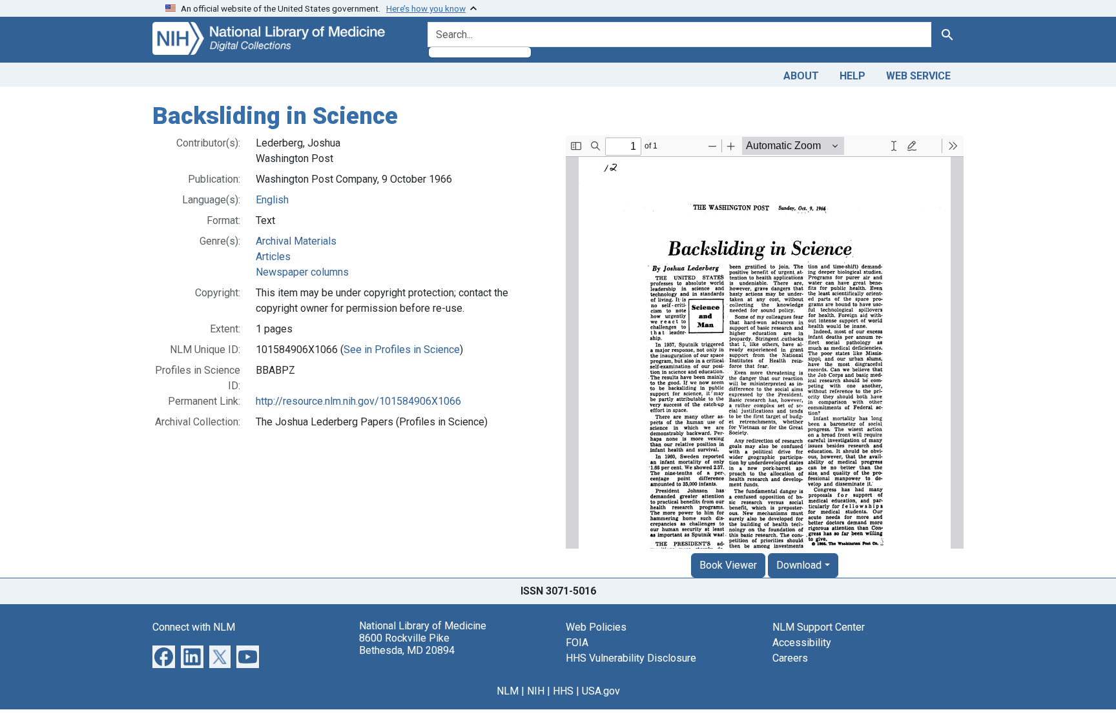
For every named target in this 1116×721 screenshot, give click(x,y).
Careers (790, 658)
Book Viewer (728, 565)
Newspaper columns (302, 272)
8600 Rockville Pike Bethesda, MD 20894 (407, 644)
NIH (535, 691)
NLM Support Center (818, 627)
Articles (273, 256)
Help (852, 76)
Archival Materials (296, 241)
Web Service (918, 76)
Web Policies (596, 627)
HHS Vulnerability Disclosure (631, 658)
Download (799, 565)
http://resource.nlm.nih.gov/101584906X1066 (358, 401)
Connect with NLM (193, 627)
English (272, 200)
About (801, 76)
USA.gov (601, 691)
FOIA (577, 642)
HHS (563, 691)
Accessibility (801, 642)
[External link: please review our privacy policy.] (163, 655)
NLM (508, 691)
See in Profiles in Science (402, 349)
